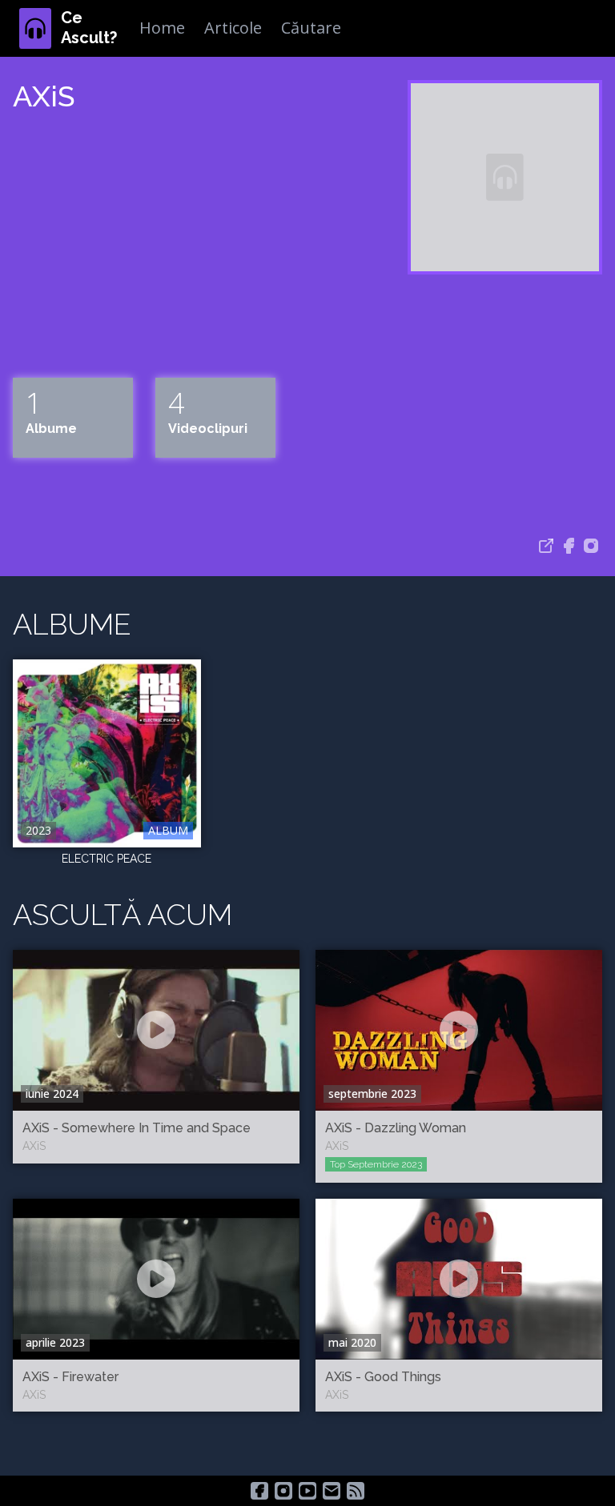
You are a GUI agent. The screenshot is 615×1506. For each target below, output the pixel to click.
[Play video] (156, 1030)
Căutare (311, 27)
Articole (233, 27)
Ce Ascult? (89, 27)
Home (162, 27)
